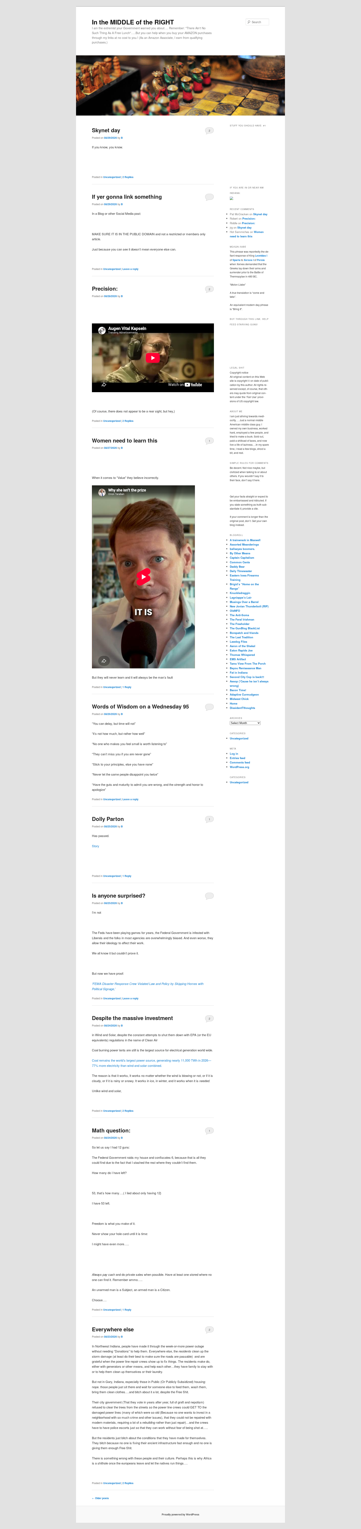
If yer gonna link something (127, 196)
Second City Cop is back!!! (247, 677)
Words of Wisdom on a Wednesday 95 (140, 706)
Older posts (100, 1498)
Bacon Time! (238, 690)
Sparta (236, 260)
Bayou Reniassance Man (245, 668)
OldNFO (235, 611)
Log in (234, 754)
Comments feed (240, 762)
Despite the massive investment (132, 1018)
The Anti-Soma (239, 615)
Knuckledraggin (240, 593)
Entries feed (237, 758)
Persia (261, 260)
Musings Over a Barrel (244, 602)
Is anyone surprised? (118, 895)
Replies (127, 177)
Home (233, 703)
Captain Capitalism (242, 558)
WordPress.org (239, 767)
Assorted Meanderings (244, 544)
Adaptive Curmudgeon (244, 694)
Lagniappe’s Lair (241, 597)
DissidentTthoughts (242, 708)
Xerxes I (249, 260)
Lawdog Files (238, 642)
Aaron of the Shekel (242, 646)
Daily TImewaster (241, 571)
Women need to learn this (124, 440)
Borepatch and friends (244, 633)
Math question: (111, 1130)
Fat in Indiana (239, 672)
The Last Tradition (241, 637)
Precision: (105, 288)
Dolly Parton (108, 819)
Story (95, 846)
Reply (126, 687)
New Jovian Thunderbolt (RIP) (249, 606)
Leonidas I (261, 255)
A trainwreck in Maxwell (245, 540)
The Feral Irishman (242, 619)
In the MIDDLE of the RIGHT (133, 21)
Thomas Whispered (242, 655)
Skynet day (106, 130)
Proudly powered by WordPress (180, 1514)
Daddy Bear (237, 567)
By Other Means (240, 553)
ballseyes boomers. (242, 549)
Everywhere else (113, 1329)
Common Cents (240, 562)
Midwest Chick (239, 699)
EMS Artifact (238, 659)
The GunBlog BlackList (245, 628)
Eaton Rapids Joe (241, 650)
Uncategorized (112, 177)
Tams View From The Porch (248, 663)
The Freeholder (239, 624)
